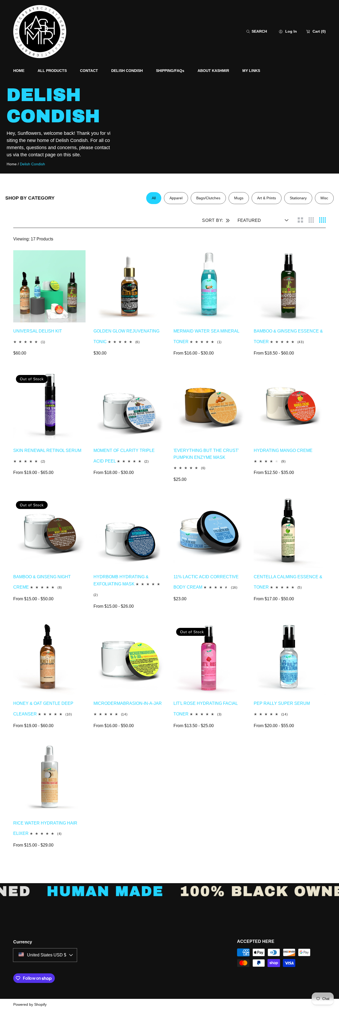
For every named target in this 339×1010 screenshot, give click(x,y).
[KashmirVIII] (39, 31)
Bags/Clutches (208, 198)
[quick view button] (75, 261)
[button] (256, 31)
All (154, 198)
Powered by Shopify (30, 1004)
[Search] (249, 31)
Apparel (176, 198)
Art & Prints (266, 198)
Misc (324, 198)
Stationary (298, 198)
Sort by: (212, 220)
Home (12, 164)
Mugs (238, 198)
